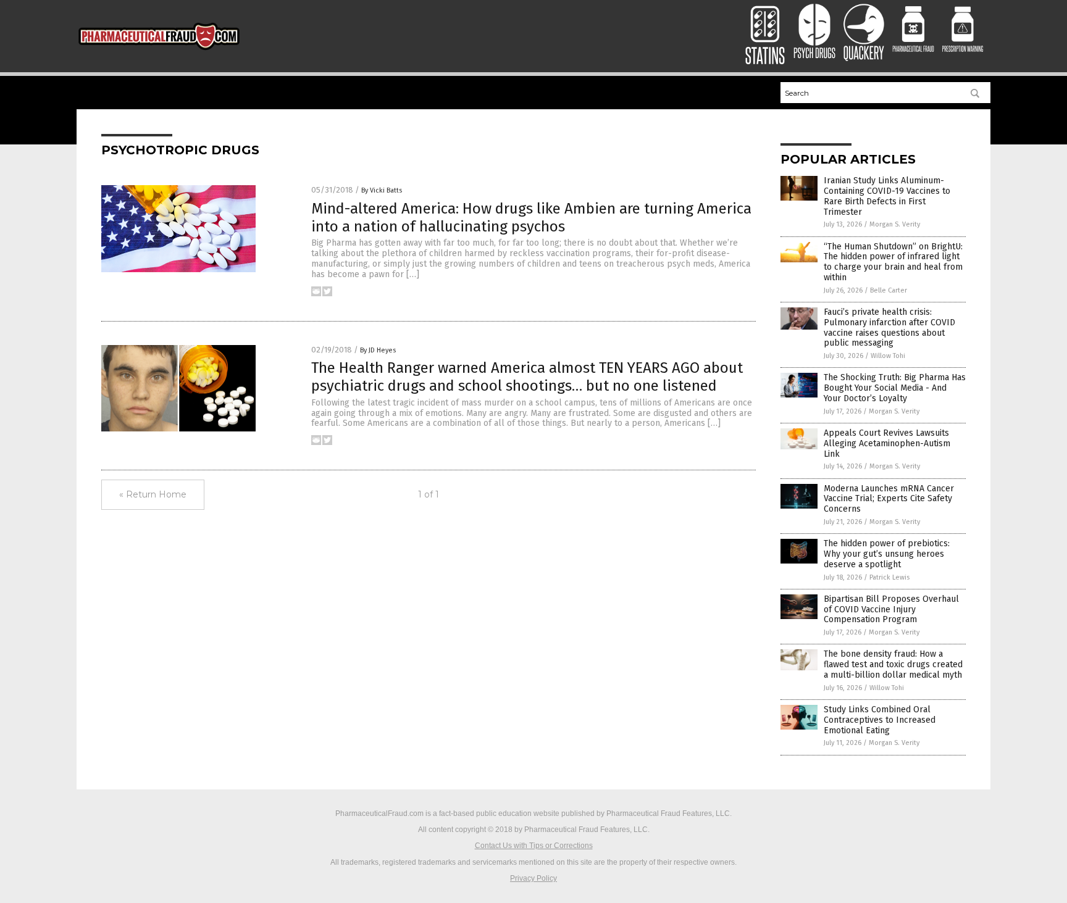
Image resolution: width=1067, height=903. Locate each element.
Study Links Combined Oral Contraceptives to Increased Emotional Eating (879, 720)
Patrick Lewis (889, 577)
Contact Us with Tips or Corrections (534, 845)
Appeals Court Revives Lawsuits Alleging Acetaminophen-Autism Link (887, 443)
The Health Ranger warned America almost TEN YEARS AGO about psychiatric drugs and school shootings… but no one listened (527, 376)
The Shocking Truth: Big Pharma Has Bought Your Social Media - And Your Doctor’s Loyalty (895, 388)
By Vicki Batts (381, 190)
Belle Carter (888, 290)
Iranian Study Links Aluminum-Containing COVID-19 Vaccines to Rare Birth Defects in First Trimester (887, 196)
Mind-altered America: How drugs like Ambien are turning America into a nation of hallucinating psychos (531, 217)
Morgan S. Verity (894, 224)
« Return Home (152, 494)
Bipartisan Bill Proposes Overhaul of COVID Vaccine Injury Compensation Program (891, 609)
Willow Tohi (888, 356)
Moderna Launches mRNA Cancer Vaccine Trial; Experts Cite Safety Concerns (889, 499)
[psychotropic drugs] (159, 52)
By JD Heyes (378, 350)
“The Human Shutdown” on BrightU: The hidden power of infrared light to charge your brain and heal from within (893, 262)
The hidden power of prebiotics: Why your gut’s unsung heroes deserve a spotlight (887, 554)
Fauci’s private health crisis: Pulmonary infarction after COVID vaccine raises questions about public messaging (889, 327)
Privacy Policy (533, 878)
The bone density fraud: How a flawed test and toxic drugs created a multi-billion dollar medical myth (893, 664)
